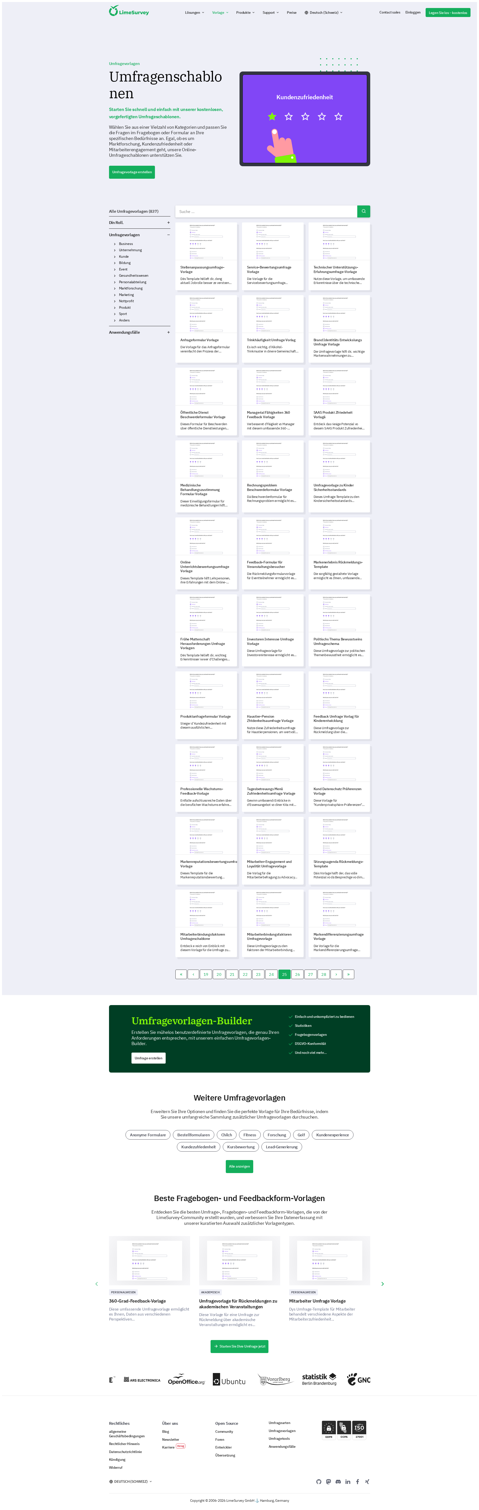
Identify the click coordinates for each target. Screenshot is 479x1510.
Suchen (363, 211)
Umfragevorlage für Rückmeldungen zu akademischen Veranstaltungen (238, 1304)
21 (232, 974)
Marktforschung (130, 288)
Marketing (126, 294)
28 (323, 974)
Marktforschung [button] (115, 288)
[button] (195, 12)
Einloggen (413, 12)
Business (126, 243)
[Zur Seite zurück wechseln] (193, 974)
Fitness (249, 1134)
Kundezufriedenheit (198, 1146)
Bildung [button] (115, 262)
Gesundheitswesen (134, 275)
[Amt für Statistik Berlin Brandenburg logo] (299, 1379)
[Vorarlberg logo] (254, 1379)
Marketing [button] (115, 294)
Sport (123, 313)
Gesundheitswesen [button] (115, 275)
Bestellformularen (193, 1134)
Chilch (226, 1134)
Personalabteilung (132, 282)
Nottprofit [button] (115, 301)
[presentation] (97, 1284)
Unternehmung (130, 250)
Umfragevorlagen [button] (154, 234)
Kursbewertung (240, 1146)
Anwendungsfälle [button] (124, 332)
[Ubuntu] (209, 1379)
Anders (124, 320)
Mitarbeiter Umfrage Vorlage (317, 1301)
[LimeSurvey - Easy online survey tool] (129, 12)
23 (258, 974)
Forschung (277, 1134)
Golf (301, 1134)
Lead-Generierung (282, 1146)
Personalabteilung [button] (115, 282)
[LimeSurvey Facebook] (357, 1482)
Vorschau (307, 118)
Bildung (124, 262)
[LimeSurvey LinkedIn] (348, 1482)
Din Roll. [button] (116, 222)
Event (123, 269)
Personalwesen (123, 1292)
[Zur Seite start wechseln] (181, 974)
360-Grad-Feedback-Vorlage (137, 1301)
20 (219, 974)
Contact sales (389, 12)
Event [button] (115, 269)
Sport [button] (115, 313)
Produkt (125, 307)
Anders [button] (115, 320)
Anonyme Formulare (148, 1134)
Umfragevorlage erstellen (132, 172)
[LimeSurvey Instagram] (367, 1482)
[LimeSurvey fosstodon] (329, 1482)
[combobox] (272, 211)
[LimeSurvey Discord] (338, 1482)
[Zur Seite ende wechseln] (348, 974)
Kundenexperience (332, 1134)
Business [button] (115, 243)
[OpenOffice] (165, 1379)
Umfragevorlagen (124, 234)
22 (245, 974)
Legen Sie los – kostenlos (448, 12)
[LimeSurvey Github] (319, 1482)
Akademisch (210, 1292)
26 (297, 974)
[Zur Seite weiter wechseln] (336, 974)
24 (271, 974)
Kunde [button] (115, 256)
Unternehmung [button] (115, 250)
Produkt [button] (115, 307)
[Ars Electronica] (120, 1379)
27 (310, 974)
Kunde (124, 256)
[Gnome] (343, 1379)
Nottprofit (126, 301)
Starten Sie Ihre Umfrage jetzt (242, 1346)
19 (206, 974)
